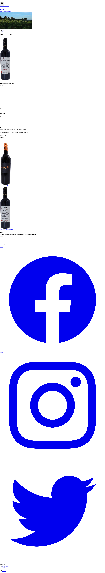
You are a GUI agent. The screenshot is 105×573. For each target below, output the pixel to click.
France (8, 7)
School (5, 6)
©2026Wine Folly (2, 245)
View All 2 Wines (2, 230)
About (3, 565)
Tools (8, 6)
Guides (3, 6)
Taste (6, 6)
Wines (1, 11)
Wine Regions (4, 7)
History (7, 11)
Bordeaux (2, 9)
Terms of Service (4, 571)
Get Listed (3, 567)
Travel (10, 11)
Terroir (9, 11)
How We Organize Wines (5, 566)
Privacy (3, 570)
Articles (1, 6)
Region (5, 11)
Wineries (3, 11)
